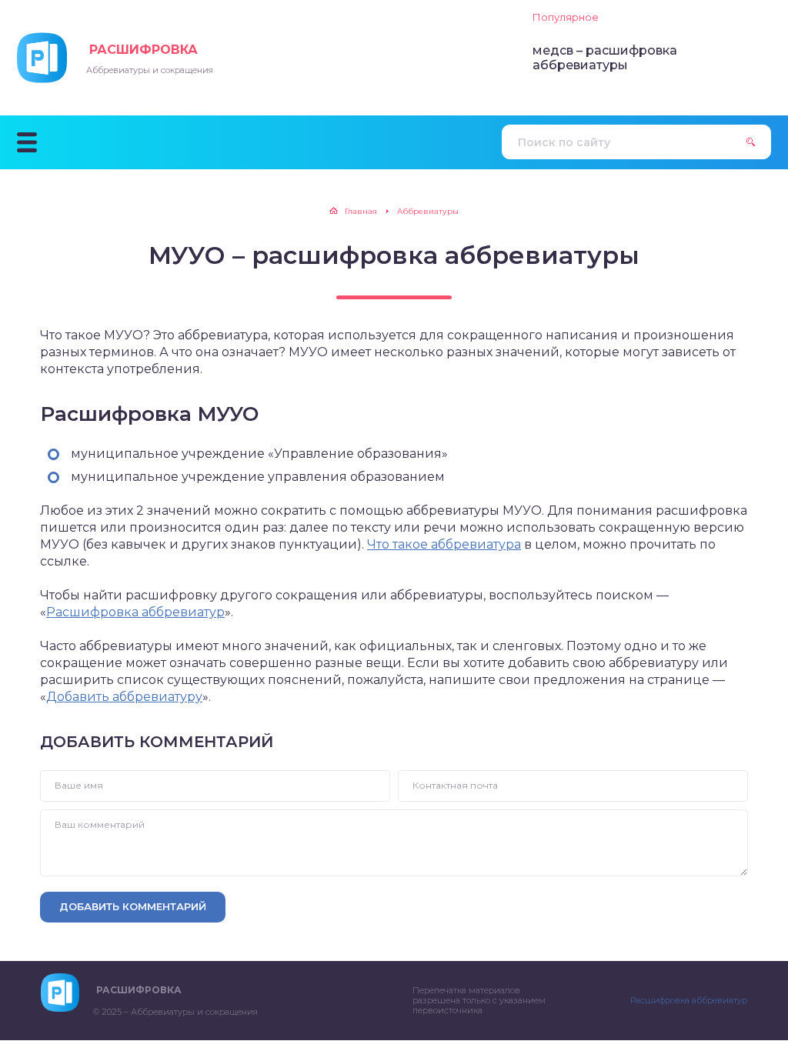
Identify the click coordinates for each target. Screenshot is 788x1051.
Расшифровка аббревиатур (135, 612)
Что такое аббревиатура (444, 544)
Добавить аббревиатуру (124, 696)
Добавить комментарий (132, 906)
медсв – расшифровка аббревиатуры (605, 57)
